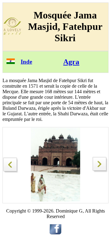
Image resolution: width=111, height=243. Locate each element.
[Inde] (10, 62)
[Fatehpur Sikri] (10, 163)
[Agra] (100, 170)
